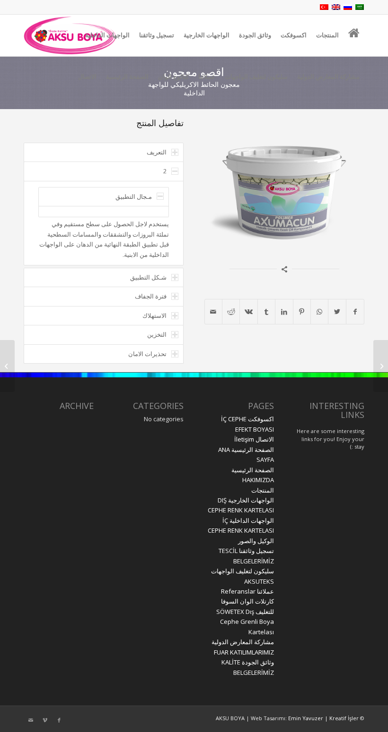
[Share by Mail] (213, 311)
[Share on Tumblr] (266, 311)
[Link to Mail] (31, 720)
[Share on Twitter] (336, 311)
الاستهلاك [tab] (154, 315)
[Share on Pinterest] (301, 311)
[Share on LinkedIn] (283, 311)
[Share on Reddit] (230, 311)
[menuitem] (354, 35)
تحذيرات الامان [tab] (147, 353)
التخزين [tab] (157, 334)
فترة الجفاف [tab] (151, 296)
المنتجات (262, 490)
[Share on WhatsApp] (319, 311)
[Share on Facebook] (355, 311)
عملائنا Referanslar (247, 591)
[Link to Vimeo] (45, 720)
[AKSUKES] (380, 366)
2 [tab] (165, 171)
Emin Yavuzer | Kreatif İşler (323, 718)
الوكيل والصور (256, 540)
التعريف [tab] (157, 152)
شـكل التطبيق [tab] (148, 277)
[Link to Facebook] (59, 720)
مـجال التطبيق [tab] (133, 196)
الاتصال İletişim (254, 439)
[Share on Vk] (248, 311)
